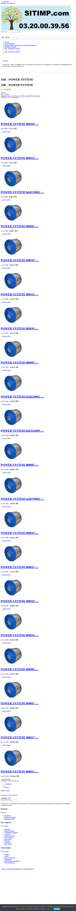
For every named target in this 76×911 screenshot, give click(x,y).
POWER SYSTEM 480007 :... (19, 703)
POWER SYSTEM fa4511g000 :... (22, 430)
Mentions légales (9, 831)
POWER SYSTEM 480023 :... (19, 567)
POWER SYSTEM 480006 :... (19, 669)
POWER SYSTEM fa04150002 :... (22, 192)
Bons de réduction (9, 857)
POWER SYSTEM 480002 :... (19, 226)
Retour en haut (6, 790)
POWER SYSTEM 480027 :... (19, 737)
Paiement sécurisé (9, 836)
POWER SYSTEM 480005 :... (19, 464)
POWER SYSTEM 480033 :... (19, 158)
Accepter (56, 909)
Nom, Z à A (18, 96)
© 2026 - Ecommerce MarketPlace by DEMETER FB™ (17, 869)
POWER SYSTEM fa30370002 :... (22, 498)
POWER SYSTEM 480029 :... (19, 533)
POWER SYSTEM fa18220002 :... (22, 396)
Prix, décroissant (35, 96)
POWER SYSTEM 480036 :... (19, 328)
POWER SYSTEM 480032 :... (19, 294)
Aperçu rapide (6, 131)
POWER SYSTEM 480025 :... (19, 771)
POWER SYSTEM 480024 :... (19, 635)
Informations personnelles (11, 861)
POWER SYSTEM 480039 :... (19, 260)
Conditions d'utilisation (11, 832)
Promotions (7, 815)
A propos (7, 834)
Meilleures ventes (9, 819)
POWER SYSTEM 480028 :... (19, 601)
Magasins (7, 841)
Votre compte (6, 848)
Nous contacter (8, 837)
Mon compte (8, 844)
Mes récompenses (9, 862)
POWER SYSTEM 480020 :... (19, 124)
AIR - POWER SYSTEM (12, 52)
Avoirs (6, 856)
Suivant (7, 787)
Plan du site (7, 839)
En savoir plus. (49, 909)
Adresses (7, 854)
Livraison (7, 829)
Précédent (7, 784)
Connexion (7, 842)
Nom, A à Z (11, 96)
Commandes (8, 859)
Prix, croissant (26, 96)
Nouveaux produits (10, 817)
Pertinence (4, 96)
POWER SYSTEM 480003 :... (19, 362)
